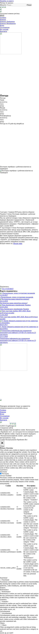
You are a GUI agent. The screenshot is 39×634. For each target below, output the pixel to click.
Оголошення (4, 27)
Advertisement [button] (5, 611)
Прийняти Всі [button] (22, 440)
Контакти (3, 31)
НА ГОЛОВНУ (8, 289)
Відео (2, 25)
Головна (3, 17)
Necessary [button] (3, 472)
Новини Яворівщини (8, 23)
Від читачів (4, 29)
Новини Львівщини (7, 21)
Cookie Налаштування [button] (8, 440)
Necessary (5, 474)
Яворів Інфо (17, 243)
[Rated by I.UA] (5, 424)
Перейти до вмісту (7, 1)
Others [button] (2, 623)
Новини (3, 19)
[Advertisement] (19, 74)
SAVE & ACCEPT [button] (6, 633)
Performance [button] (4, 590)
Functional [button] (3, 578)
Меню (2, 15)
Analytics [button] (3, 599)
